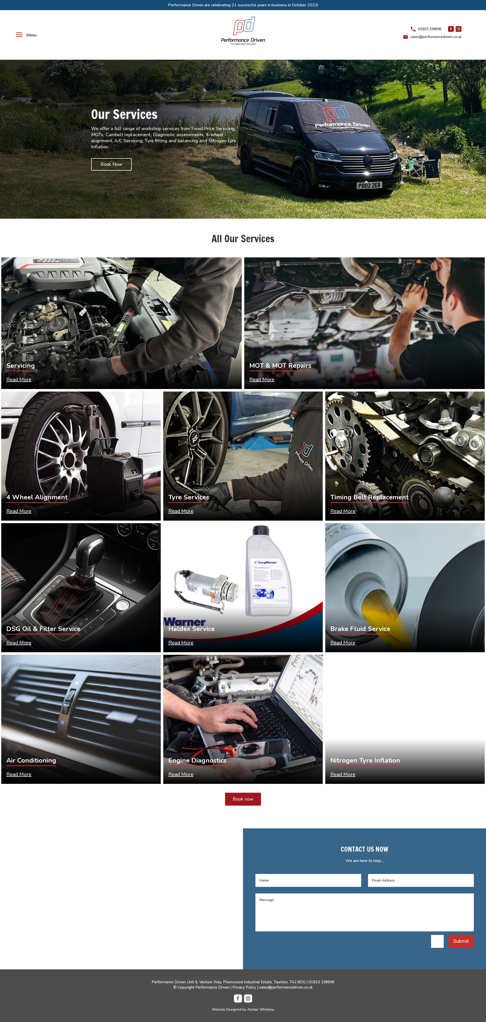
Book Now (111, 164)
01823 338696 (322, 982)
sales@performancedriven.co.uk (436, 36)
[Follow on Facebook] (238, 998)
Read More (18, 379)
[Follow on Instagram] (248, 998)
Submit (461, 941)
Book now (243, 799)
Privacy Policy (244, 987)
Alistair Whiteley (260, 1009)
